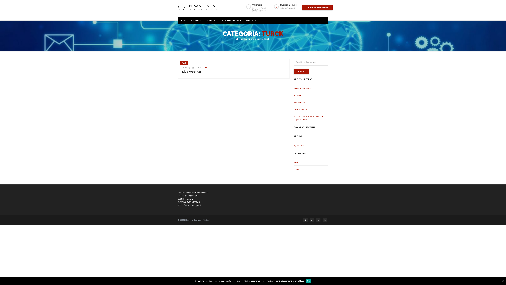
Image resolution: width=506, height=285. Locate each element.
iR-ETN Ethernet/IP (302, 88)
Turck (184, 63)
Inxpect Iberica (301, 109)
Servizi (210, 20)
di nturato (200, 67)
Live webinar (191, 72)
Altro (296, 162)
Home (183, 20)
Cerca (301, 71)
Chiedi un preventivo (317, 7)
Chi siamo (196, 20)
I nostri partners (230, 20)
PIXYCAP (206, 220)
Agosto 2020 (299, 145)
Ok (308, 281)
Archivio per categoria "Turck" (255, 38)
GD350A (297, 95)
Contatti (251, 20)
